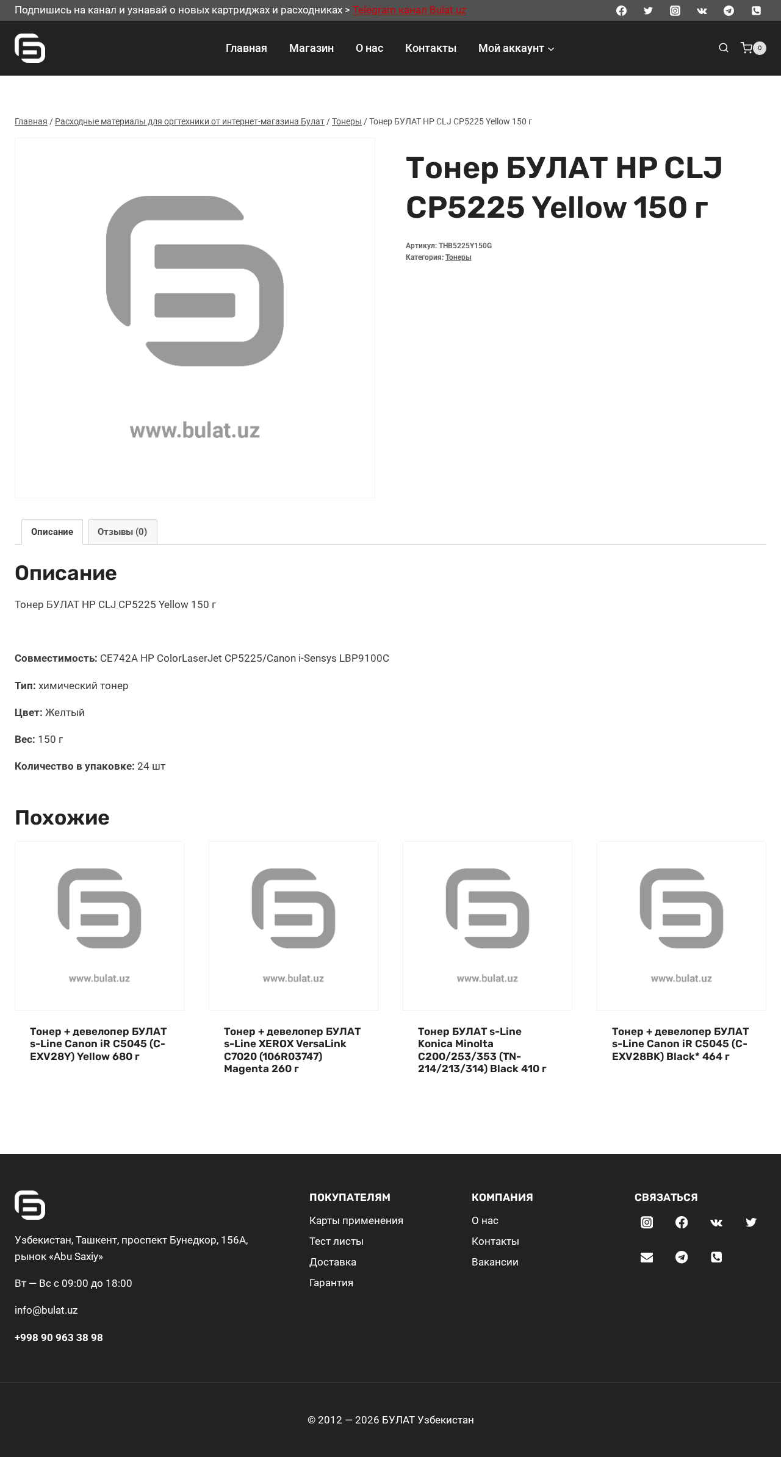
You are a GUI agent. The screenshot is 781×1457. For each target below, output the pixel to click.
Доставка (332, 1262)
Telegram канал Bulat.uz (409, 10)
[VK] (702, 10)
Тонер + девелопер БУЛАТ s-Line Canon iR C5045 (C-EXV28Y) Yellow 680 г (98, 1043)
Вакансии (495, 1262)
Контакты (430, 47)
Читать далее (62, 1093)
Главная (246, 47)
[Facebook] (621, 10)
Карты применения (356, 1220)
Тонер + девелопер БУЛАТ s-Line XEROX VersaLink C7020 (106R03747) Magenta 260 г (292, 1050)
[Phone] (756, 10)
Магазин (311, 47)
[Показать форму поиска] (724, 48)
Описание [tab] (52, 531)
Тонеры (458, 257)
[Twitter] (648, 10)
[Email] (647, 1257)
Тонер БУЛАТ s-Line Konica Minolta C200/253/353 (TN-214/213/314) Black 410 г (482, 1050)
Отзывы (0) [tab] (122, 531)
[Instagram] (674, 10)
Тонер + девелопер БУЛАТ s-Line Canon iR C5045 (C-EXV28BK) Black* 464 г (680, 1043)
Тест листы (336, 1241)
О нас (369, 47)
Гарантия (331, 1282)
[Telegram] (729, 10)
